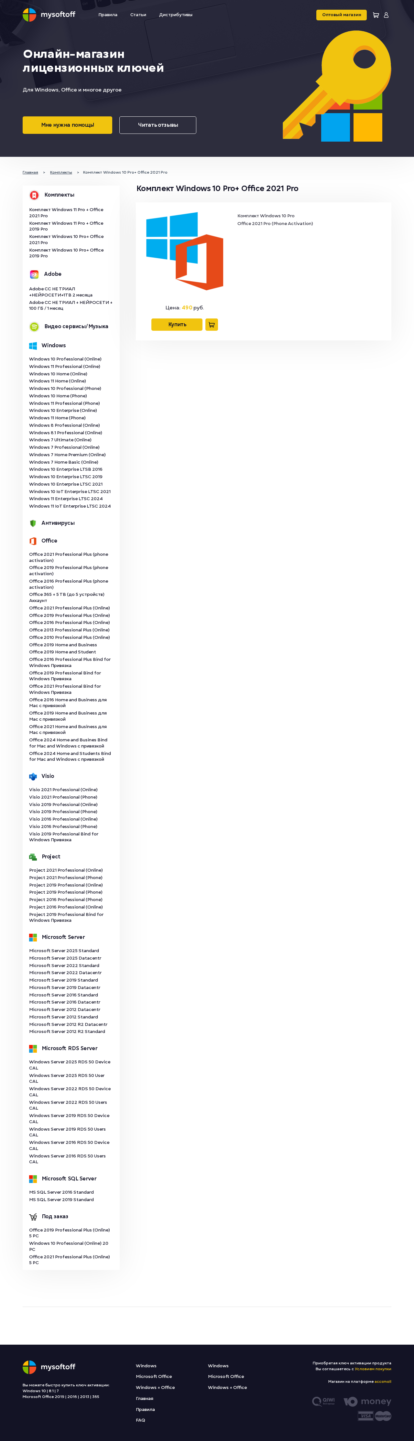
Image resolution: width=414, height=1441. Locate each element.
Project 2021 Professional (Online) (66, 870)
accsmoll (383, 1381)
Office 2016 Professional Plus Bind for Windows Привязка (70, 662)
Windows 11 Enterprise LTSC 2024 (66, 499)
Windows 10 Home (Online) (58, 374)
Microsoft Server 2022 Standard (64, 965)
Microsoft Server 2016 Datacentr (64, 1002)
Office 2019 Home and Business (63, 645)
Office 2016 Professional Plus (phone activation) (68, 584)
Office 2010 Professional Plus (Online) (69, 637)
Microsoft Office (154, 1376)
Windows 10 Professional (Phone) (65, 388)
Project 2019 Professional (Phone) (66, 892)
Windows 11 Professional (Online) (64, 366)
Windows (53, 345)
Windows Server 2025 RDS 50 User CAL (66, 1078)
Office (49, 540)
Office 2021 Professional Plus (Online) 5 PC (69, 1260)
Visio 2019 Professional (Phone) (63, 812)
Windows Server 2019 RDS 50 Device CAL (69, 1119)
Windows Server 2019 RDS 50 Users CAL (67, 1132)
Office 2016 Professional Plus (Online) (69, 622)
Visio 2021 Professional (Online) (63, 790)
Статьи (138, 15)
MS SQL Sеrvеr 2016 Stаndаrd (61, 1192)
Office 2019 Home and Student (62, 652)
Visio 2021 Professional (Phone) (63, 797)
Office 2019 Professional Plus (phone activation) (68, 571)
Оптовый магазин (341, 15)
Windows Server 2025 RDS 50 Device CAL (69, 1065)
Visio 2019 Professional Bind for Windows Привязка (63, 837)
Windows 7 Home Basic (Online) (63, 462)
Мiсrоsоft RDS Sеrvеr (69, 1048)
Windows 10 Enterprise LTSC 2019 (66, 477)
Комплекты (59, 195)
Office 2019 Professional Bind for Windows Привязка (65, 676)
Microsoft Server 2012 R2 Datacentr (68, 1024)
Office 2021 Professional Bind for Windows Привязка (65, 689)
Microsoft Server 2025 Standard (64, 951)
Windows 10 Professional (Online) (65, 359)
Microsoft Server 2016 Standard (63, 995)
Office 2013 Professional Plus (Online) (69, 630)
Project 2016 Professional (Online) (66, 907)
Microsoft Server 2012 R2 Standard (67, 1031)
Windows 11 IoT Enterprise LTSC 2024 (70, 506)
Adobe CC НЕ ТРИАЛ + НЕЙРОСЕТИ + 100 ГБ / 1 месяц (71, 305)
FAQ (140, 1420)
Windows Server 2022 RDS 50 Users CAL (68, 1105)
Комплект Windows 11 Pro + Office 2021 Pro (66, 213)
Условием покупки (373, 1368)
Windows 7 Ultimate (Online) (60, 440)
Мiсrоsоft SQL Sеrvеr (68, 1178)
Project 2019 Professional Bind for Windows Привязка (66, 917)
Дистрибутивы (175, 15)
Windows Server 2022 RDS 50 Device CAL (70, 1092)
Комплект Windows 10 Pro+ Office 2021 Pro (66, 239)
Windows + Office (155, 1387)
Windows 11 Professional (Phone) (64, 403)
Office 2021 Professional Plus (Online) (69, 608)
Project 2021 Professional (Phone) (66, 878)
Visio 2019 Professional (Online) (63, 804)
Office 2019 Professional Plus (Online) (69, 615)
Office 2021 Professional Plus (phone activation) (68, 557)
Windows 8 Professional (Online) (64, 425)
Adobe (52, 274)
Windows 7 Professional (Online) (64, 447)
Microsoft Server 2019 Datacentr (64, 987)
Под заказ (54, 1216)
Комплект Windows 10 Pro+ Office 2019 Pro (66, 253)
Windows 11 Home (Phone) (57, 418)
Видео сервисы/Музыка (76, 326)
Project (50, 856)
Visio (47, 776)
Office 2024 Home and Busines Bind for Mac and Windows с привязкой (68, 743)
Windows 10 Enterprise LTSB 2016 (66, 469)
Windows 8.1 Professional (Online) (65, 433)
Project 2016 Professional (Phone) (66, 900)
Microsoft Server (63, 937)
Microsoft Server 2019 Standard (63, 980)
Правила (107, 15)
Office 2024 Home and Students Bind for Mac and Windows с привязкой (70, 756)
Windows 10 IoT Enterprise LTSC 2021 (70, 492)
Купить (177, 324)
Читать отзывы (158, 125)
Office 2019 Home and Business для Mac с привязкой (68, 716)
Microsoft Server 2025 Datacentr (65, 958)
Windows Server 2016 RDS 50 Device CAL (69, 1145)
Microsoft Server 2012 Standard (63, 1017)
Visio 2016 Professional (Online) (63, 819)
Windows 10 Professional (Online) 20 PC (68, 1246)
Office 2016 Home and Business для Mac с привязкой (68, 703)
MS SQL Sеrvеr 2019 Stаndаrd (61, 1200)
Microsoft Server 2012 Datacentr (64, 1009)
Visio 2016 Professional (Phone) (63, 826)
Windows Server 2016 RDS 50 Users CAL (67, 1159)
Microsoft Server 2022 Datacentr (65, 973)
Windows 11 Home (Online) (57, 381)
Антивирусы (57, 523)
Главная (144, 1398)
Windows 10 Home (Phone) (58, 396)
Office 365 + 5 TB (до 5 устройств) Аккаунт (66, 597)
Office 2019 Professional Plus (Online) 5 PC (69, 1233)
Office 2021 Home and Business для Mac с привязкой (68, 730)
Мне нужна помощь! (67, 125)
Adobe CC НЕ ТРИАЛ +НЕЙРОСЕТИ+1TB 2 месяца (61, 292)
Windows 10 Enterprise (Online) (63, 410)
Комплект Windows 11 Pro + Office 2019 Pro (66, 226)
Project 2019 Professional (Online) (66, 885)
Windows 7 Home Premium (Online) (67, 455)
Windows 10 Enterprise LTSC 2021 (66, 484)
